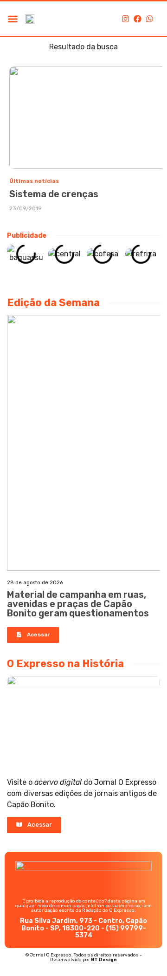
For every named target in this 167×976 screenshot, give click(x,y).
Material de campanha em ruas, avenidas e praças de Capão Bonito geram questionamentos (78, 604)
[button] (13, 19)
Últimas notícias (34, 181)
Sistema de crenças (53, 194)
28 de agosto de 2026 (35, 583)
